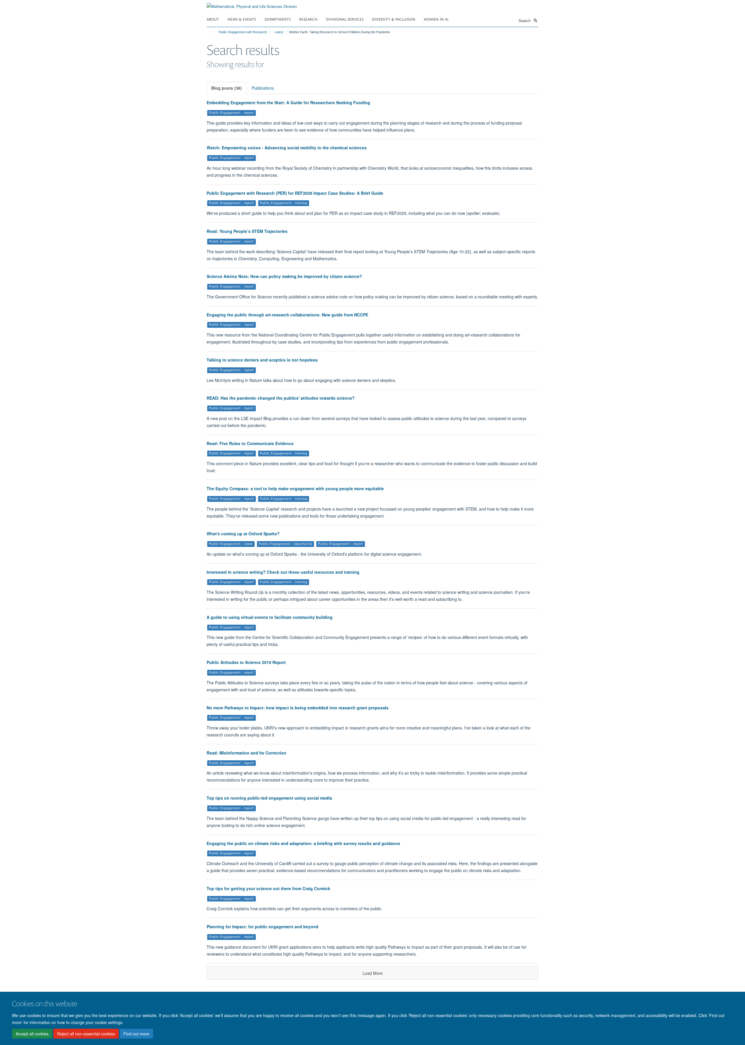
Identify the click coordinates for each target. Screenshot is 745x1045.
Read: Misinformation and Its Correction (246, 753)
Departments (278, 19)
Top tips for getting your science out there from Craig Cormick (268, 888)
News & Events (242, 19)
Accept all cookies (32, 1034)
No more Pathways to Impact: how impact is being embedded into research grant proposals (298, 708)
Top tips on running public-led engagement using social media (269, 798)
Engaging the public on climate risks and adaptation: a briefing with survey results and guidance (303, 843)
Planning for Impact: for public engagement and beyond (262, 926)
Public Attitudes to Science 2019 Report (246, 662)
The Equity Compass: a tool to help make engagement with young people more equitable (295, 488)
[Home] (211, 32)
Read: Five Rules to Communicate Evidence (250, 443)
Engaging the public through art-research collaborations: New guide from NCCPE (287, 315)
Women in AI (436, 19)
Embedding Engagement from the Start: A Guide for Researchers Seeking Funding (288, 102)
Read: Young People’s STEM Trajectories (247, 231)
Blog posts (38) (226, 88)
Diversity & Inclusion (393, 19)
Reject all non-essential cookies (86, 1034)
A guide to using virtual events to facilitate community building (270, 617)
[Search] (535, 20)
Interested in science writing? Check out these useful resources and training (283, 572)
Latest (278, 32)
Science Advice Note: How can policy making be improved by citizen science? (284, 276)
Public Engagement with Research (243, 32)
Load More (373, 973)
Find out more (136, 1034)
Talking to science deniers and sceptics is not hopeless (262, 360)
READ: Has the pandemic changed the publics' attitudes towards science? (281, 398)
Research (308, 19)
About (213, 19)
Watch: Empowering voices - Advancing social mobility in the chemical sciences (287, 147)
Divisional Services (344, 19)
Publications (263, 88)
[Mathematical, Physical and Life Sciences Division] (252, 4)
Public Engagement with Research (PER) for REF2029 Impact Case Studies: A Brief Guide (295, 193)
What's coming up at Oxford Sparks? (243, 533)
